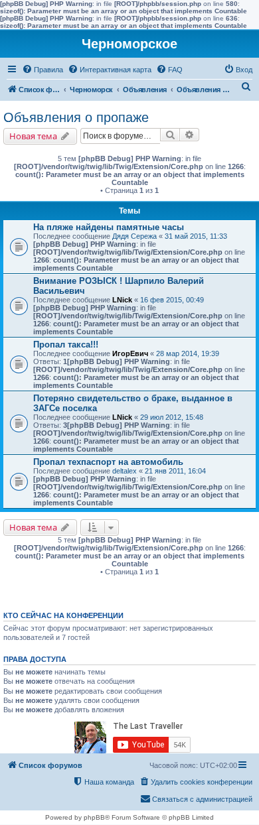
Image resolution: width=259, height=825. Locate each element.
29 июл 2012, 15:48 (171, 417)
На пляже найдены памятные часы (108, 227)
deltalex (124, 471)
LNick (122, 300)
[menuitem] (42, 70)
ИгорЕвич (130, 353)
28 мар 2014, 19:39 (187, 353)
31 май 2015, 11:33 (196, 236)
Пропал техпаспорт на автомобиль (108, 462)
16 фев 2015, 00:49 (172, 300)
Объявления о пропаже (76, 117)
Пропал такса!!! (65, 344)
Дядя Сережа (134, 236)
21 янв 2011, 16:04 (175, 471)
